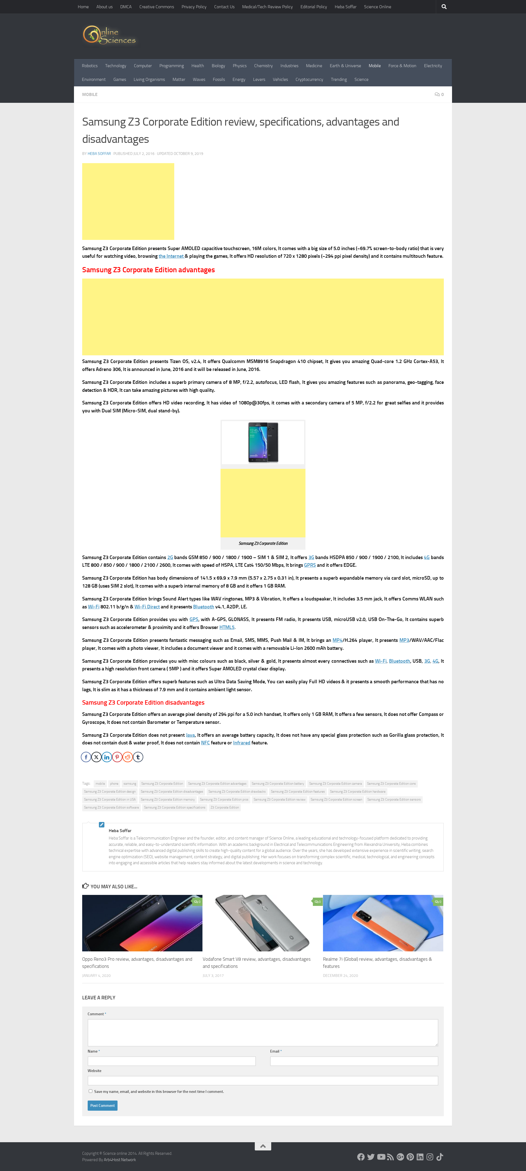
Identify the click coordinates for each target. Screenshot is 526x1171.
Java (190, 735)
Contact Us (224, 6)
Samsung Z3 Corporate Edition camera (335, 784)
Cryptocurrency (309, 79)
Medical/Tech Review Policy (267, 6)
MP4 (337, 640)
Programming (171, 65)
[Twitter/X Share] (96, 757)
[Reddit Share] (127, 757)
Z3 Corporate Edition (225, 807)
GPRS (310, 565)
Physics (240, 65)
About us (104, 6)
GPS (194, 619)
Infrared (241, 743)
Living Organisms (149, 79)
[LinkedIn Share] (107, 757)
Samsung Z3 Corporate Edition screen (336, 799)
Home (83, 6)
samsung (130, 784)
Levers (259, 79)
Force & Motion (402, 65)
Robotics (90, 65)
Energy (239, 79)
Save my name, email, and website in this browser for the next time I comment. (159, 1091)
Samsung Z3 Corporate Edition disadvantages (172, 791)
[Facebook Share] (86, 757)
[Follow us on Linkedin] (420, 1157)
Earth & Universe (345, 65)
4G (427, 557)
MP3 (404, 640)
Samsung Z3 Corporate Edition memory (168, 799)
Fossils (219, 79)
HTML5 (227, 627)
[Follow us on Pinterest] (410, 1157)
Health (197, 65)
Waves (199, 79)
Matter (179, 79)
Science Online (377, 6)
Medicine (314, 65)
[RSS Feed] (391, 1157)
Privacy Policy (194, 6)
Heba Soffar (345, 6)
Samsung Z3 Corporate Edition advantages (217, 784)
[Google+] (400, 1157)
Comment (97, 1014)
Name (94, 1051)
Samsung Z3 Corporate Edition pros (224, 799)
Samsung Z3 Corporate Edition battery (278, 784)
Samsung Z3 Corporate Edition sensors (394, 799)
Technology (115, 65)
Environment (94, 79)
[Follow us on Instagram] (430, 1157)
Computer (143, 65)
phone (114, 784)
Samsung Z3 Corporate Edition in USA (110, 799)
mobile (100, 784)
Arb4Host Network (120, 1159)
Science (361, 79)
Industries (289, 65)
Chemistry (263, 65)
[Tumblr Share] (138, 757)
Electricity (433, 65)
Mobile (375, 65)
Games (119, 79)
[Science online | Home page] (111, 36)
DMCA (126, 6)
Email (276, 1051)
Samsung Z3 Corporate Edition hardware (357, 791)
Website (94, 1070)
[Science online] (361, 1157)
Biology (218, 65)
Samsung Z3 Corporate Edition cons (391, 784)
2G (170, 557)
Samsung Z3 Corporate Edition (162, 784)
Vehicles (280, 79)
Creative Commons (156, 6)
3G (311, 557)
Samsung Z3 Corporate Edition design (110, 791)
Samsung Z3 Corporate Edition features (298, 791)
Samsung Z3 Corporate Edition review (279, 799)
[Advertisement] (128, 201)
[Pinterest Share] (117, 757)
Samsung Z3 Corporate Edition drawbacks (237, 791)
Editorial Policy (314, 6)
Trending (339, 79)
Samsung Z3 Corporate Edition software (111, 807)
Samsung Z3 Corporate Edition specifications (174, 807)
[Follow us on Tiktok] (440, 1157)
